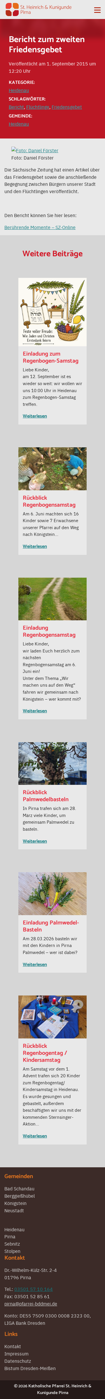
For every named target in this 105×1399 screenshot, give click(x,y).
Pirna (9, 1236)
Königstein (15, 1203)
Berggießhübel (19, 1195)
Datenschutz (17, 1361)
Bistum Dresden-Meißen (30, 1368)
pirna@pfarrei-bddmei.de (30, 1303)
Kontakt (12, 1346)
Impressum (16, 1353)
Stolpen (12, 1251)
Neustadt (14, 1210)
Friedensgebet (67, 106)
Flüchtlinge (37, 106)
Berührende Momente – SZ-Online (40, 227)
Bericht (16, 106)
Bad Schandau (19, 1188)
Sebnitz (12, 1243)
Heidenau (19, 90)
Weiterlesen (35, 416)
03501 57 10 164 (33, 1289)
